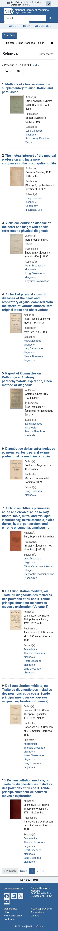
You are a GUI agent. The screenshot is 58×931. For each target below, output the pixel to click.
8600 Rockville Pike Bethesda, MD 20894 (41, 894)
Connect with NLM (13, 888)
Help (26, 25)
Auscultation (31, 649)
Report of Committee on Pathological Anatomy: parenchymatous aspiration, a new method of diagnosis (27, 379)
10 (20, 71)
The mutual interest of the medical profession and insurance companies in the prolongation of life (29, 159)
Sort (7, 71)
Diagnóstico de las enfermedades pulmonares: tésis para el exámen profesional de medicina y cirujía (28, 452)
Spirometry (31, 205)
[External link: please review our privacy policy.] (7, 895)
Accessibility (37, 912)
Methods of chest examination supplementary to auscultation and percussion (27, 88)
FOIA (6, 912)
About (13, 25)
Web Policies (10, 908)
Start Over (9, 35)
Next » (35, 65)
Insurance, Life (33, 209)
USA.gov (38, 926)
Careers (35, 915)
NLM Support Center (41, 908)
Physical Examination (37, 281)
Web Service (43, 25)
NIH (24, 926)
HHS (29, 926)
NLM (17, 926)
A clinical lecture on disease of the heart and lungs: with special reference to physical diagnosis (26, 227)
